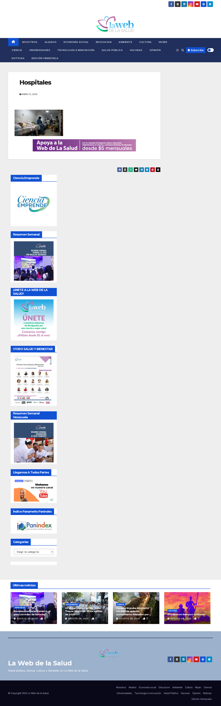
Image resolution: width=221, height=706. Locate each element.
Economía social (76, 42)
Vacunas (136, 50)
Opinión (155, 50)
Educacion (104, 42)
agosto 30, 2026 (27, 618)
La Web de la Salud (40, 663)
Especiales (20, 607)
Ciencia (17, 50)
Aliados (51, 42)
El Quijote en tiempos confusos (186, 614)
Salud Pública (112, 50)
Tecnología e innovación (75, 50)
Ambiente (125, 42)
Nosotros (30, 42)
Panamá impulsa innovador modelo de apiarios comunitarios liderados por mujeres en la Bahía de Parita (133, 613)
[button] (182, 50)
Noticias (18, 58)
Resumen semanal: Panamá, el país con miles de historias (32, 613)
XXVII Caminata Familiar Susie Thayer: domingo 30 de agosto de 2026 (83, 611)
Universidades (39, 50)
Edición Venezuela (45, 58)
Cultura (145, 42)
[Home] (13, 42)
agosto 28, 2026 (78, 618)
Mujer (163, 42)
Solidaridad (72, 604)
